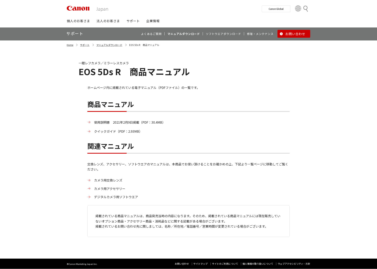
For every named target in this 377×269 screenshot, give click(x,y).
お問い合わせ (182, 263)
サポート (85, 45)
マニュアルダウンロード (109, 45)
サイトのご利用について (225, 263)
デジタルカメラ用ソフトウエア (116, 196)
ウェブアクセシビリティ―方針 (294, 263)
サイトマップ (200, 263)
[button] (78, 20)
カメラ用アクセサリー (109, 188)
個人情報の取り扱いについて (257, 263)
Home (70, 45)
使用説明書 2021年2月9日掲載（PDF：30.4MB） (129, 122)
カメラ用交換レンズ (108, 180)
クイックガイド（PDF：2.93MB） (118, 131)
